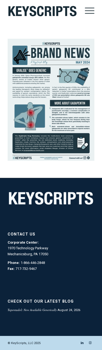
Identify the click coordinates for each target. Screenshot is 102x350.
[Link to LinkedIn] (82, 343)
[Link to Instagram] (90, 343)
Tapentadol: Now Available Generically (32, 310)
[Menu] (86, 11)
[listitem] (22, 157)
